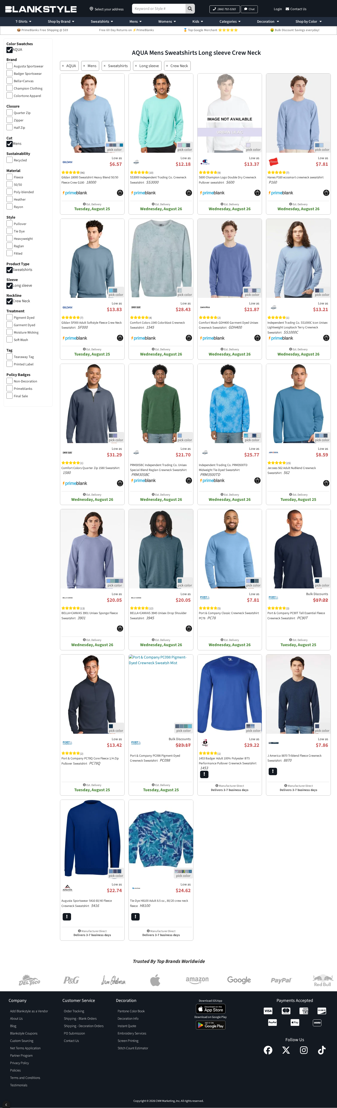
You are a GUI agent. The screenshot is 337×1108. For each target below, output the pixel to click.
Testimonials (18, 1085)
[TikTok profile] (322, 1053)
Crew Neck (21, 301)
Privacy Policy (19, 1063)
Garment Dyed (24, 325)
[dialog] (6, 1104)
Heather (20, 199)
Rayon (18, 207)
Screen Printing (128, 1040)
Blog (13, 1026)
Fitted (18, 253)
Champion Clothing (28, 88)
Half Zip (19, 127)
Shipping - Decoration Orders (84, 1026)
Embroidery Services (132, 1033)
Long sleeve (22, 285)
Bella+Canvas (24, 81)
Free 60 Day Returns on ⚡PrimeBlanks (126, 30)
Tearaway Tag (24, 357)
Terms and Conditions (25, 1077)
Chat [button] (252, 9)
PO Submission (74, 1033)
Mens (134, 21)
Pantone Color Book (131, 1011)
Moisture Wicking (26, 332)
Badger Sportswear (28, 73)
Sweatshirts (100, 21)
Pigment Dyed (24, 317)
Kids (195, 21)
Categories (228, 21)
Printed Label (24, 364)
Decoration (266, 21)
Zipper (18, 120)
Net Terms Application (25, 1048)
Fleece (18, 177)
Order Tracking (74, 1011)
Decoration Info (128, 1018)
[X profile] (286, 1053)
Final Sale (21, 396)
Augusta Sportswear (28, 66)
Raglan (19, 246)
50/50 (18, 184)
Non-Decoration (25, 381)
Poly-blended (24, 192)
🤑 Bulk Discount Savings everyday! (294, 30)
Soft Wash (21, 340)
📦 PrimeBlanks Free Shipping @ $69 (42, 30)
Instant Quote (127, 1026)
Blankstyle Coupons (23, 1033)
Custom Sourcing (21, 1040)
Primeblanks (23, 388)
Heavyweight (23, 238)
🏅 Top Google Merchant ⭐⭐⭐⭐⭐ (210, 30)
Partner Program (21, 1055)
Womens (165, 21)
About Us (16, 1018)
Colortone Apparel (27, 96)
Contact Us (298, 9)
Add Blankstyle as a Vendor (29, 1011)
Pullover (20, 224)
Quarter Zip (22, 113)
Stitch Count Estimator (133, 1048)
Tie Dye (19, 231)
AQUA (17, 49)
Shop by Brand (59, 21)
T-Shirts (21, 21)
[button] (224, 9)
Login (278, 9)
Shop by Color (307, 21)
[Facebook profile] (268, 1053)
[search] (190, 9)
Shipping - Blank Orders (80, 1018)
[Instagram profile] (304, 1053)
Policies (15, 1070)
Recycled (20, 160)
